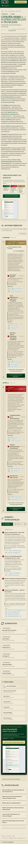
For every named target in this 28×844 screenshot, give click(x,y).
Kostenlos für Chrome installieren (13, 742)
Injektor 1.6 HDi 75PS (14, 471)
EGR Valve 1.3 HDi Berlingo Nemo (16, 362)
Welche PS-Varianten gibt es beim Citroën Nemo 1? (14, 821)
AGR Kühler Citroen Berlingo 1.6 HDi (17, 497)
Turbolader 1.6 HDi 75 (17, 437)
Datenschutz (9, 836)
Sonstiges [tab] (8, 524)
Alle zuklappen (23, 233)
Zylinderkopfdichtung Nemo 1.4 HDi (14, 616)
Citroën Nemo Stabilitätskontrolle (14, 552)
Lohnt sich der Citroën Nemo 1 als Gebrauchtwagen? (14, 815)
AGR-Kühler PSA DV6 (14, 499)
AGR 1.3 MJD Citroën (14, 364)
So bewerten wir (12, 30)
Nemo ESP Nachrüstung (16, 550)
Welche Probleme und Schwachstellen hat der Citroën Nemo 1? (14, 790)
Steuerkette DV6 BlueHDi (18, 288)
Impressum (3, 836)
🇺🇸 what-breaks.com (14, 838)
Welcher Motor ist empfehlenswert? (14, 803)
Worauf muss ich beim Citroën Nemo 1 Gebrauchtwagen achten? (14, 797)
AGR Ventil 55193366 (14, 366)
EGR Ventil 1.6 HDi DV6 (18, 496)
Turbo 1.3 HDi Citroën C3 (15, 325)
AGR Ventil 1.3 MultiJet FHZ (19, 361)
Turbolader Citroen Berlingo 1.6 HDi (16, 440)
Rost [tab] (19, 524)
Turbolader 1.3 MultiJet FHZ (18, 323)
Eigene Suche (5, 14)
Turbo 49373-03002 (14, 328)
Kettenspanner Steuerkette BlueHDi (17, 291)
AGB (14, 836)
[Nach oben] (26, 842)
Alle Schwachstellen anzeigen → (16, 375)
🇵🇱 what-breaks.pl (5, 5)
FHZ (4, 76)
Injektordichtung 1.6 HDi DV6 (19, 468)
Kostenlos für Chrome (11, 196)
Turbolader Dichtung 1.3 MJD (15, 327)
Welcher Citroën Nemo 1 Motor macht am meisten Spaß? (14, 808)
